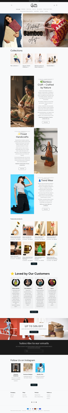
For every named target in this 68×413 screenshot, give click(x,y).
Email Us (48, 398)
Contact (12, 396)
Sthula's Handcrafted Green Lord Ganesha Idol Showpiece (40, 258)
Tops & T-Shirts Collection (26, 66)
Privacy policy (24, 410)
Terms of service (34, 410)
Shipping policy (40, 410)
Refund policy (29, 410)
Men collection (14, 65)
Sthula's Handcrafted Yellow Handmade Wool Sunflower (16, 237)
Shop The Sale (34, 331)
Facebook (48, 396)
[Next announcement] (57, 1)
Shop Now (46, 122)
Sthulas (14, 410)
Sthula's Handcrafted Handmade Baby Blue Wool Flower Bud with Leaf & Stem (52, 258)
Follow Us (34, 384)
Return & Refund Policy (39, 396)
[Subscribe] (42, 351)
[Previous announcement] (11, 1)
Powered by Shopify (18, 410)
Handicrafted (50, 65)
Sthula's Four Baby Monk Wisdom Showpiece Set (27, 237)
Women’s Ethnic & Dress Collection (39, 66)
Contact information (47, 410)
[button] (12, 5)
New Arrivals (34, 311)
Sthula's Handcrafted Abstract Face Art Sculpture (16, 257)
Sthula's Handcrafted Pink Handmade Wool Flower (51, 237)
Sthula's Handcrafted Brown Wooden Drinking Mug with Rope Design (28, 258)
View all (34, 263)
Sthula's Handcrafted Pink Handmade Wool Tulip (39, 237)
